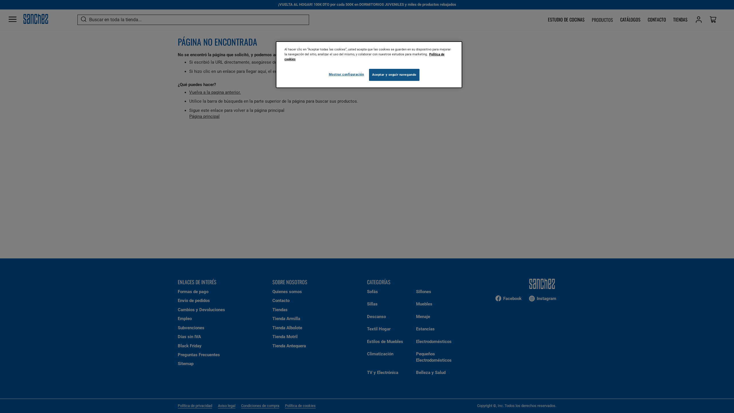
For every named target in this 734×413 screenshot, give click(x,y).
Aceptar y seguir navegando (394, 75)
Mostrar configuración (346, 74)
